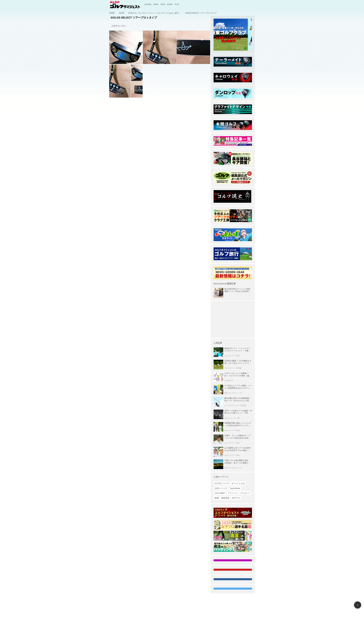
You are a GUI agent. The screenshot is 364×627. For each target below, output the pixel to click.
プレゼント (245, 493)
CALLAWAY (220, 493)
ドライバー (233, 493)
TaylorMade (235, 488)
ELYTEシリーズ (222, 483)
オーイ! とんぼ (238, 483)
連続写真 (225, 498)
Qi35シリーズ (221, 488)
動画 (217, 498)
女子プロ (236, 498)
